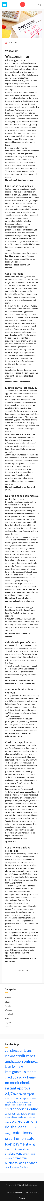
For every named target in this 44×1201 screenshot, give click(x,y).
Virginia (8, 1022)
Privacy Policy (31, 1192)
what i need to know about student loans (20, 1149)
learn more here (31, 651)
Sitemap (22, 1198)
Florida (8, 1006)
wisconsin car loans (16, 1113)
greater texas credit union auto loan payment (19, 1138)
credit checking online (22, 1109)
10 (26, 970)
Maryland (9, 1014)
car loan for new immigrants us (22, 1066)
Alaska (8, 1026)
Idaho (7, 1002)
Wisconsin (11, 51)
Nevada (8, 998)
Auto (7, 1018)
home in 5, (13, 783)
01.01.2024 (12, 43)
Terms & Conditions (15, 1192)
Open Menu (4, 4)
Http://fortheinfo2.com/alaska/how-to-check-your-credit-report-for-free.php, (21, 505)
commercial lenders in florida (18, 1104)
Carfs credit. (32, 253)
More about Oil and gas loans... (19, 180)
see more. (32, 130)
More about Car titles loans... (18, 381)
